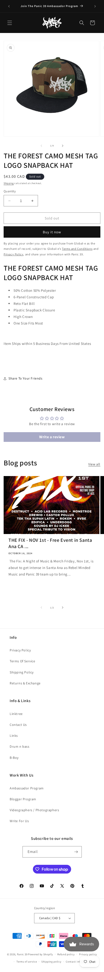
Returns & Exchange (25, 683)
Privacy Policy (20, 650)
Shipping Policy (22, 672)
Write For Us (19, 821)
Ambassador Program (27, 788)
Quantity (10, 191)
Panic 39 (22, 954)
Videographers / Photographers (34, 810)
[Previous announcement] (9, 6)
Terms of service (26, 961)
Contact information (79, 961)
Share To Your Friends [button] (25, 378)
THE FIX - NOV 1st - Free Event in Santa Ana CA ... (50, 543)
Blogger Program (23, 799)
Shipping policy (51, 961)
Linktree (16, 714)
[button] (9, 22)
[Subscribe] (76, 852)
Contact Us (18, 724)
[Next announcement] (95, 6)
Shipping (9, 183)
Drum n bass (20, 746)
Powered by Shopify (40, 954)
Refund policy (65, 954)
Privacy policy (88, 954)
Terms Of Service (22, 661)
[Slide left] (41, 145)
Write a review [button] (52, 436)
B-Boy (14, 757)
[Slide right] (62, 145)
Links (14, 735)
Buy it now (52, 232)
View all (94, 464)
